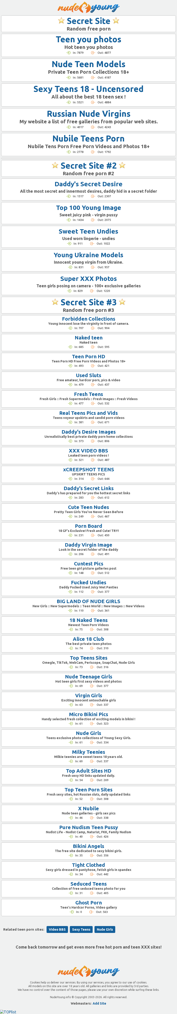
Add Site (99, 1003)
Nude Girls (88, 733)
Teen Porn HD (88, 356)
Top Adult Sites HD (88, 771)
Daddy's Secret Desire (89, 183)
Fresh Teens (88, 394)
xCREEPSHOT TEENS (88, 469)
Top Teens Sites (88, 658)
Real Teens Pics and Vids (88, 413)
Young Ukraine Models (88, 254)
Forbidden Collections (88, 319)
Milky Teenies (88, 752)
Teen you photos (88, 39)
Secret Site (88, 20)
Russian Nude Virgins (88, 113)
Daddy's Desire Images (89, 432)
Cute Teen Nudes (88, 507)
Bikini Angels (88, 846)
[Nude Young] (89, 7)
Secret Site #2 (89, 165)
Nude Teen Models (88, 64)
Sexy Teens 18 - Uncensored (88, 88)
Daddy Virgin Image (88, 545)
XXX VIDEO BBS (88, 450)
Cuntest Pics (88, 563)
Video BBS (57, 929)
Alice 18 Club (88, 639)
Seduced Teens (89, 884)
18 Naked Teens (88, 620)
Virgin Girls (88, 695)
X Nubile (88, 808)
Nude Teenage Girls (88, 676)
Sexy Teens (81, 929)
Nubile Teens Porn (88, 138)
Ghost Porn (88, 902)
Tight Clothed (88, 865)
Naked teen (89, 337)
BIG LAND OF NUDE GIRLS (88, 601)
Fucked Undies (88, 582)
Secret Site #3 (89, 302)
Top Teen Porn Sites (88, 789)
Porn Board (88, 526)
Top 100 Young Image (88, 207)
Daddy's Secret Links (89, 488)
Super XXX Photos (88, 278)
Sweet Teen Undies (88, 231)
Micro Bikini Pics (88, 714)
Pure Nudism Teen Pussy (88, 827)
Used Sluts (88, 375)
